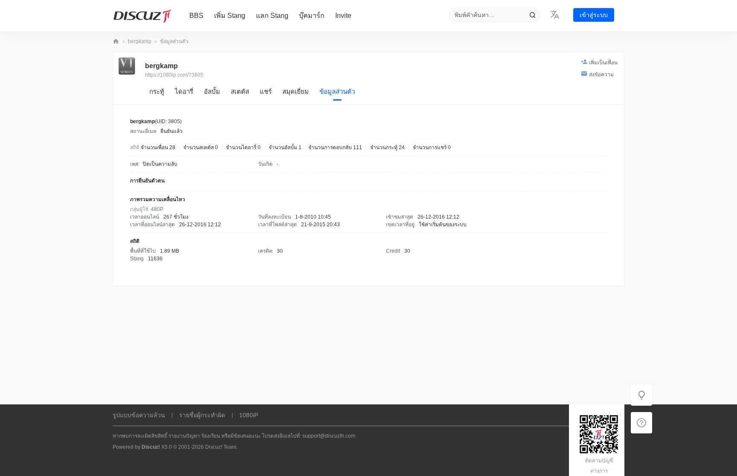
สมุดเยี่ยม (295, 91)
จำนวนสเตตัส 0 (200, 147)
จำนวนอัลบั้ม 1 (285, 147)
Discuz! (151, 447)
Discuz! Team (220, 447)
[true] (532, 15)
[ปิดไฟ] (641, 395)
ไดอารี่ (184, 91)
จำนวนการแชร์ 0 (432, 147)
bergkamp (139, 41)
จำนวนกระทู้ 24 (387, 147)
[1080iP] (142, 15)
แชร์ (266, 91)
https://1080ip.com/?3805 (174, 75)
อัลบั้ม (212, 91)
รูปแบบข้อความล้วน (139, 415)
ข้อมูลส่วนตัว (337, 91)
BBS (196, 15)
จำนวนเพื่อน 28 (158, 147)
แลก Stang (272, 15)
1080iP (116, 41)
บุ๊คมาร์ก (312, 15)
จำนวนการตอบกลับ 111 (335, 147)
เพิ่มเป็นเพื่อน (603, 63)
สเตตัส (240, 91)
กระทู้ (156, 91)
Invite (343, 15)
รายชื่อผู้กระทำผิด (202, 415)
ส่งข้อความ (601, 75)
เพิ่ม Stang (229, 15)
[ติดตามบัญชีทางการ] (641, 422)
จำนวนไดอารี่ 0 (243, 147)
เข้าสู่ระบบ (594, 15)
